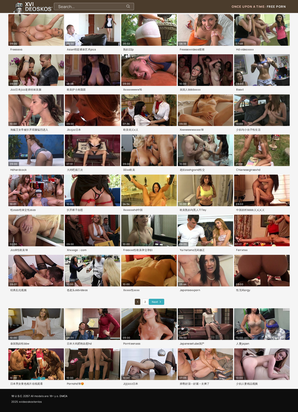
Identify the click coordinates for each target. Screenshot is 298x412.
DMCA (63, 396)
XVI (49, 6)
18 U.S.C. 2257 (20, 396)
